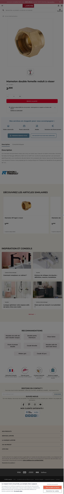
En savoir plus (18, 491)
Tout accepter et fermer (52, 487)
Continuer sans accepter (52, 484)
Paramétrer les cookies (52, 491)
